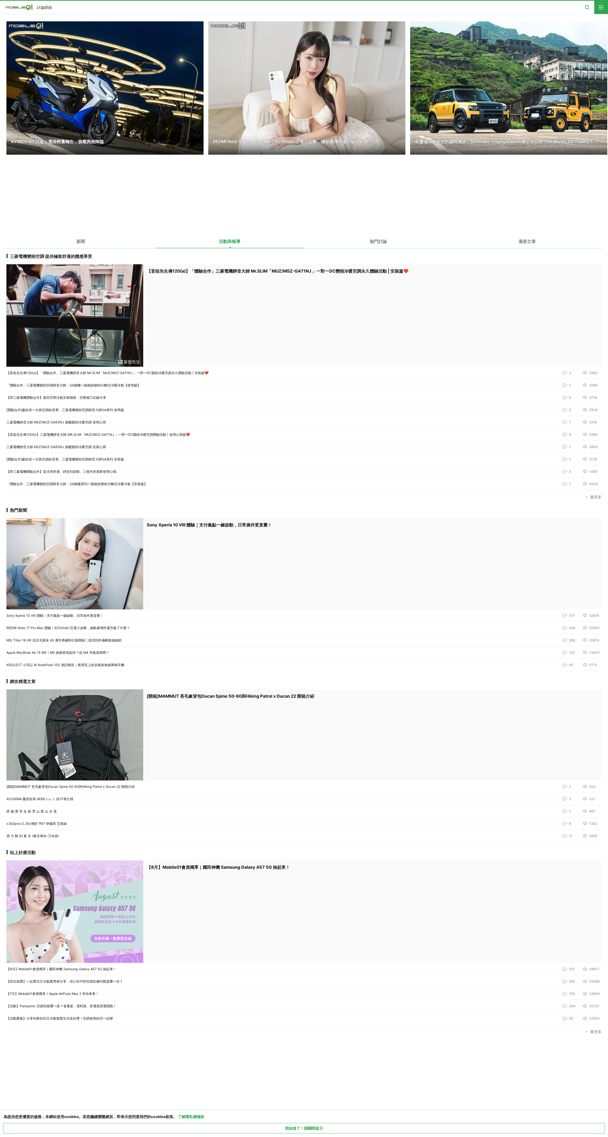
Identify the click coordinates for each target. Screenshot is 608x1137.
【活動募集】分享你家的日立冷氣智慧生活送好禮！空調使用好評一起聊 (59, 1018)
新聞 (80, 241)
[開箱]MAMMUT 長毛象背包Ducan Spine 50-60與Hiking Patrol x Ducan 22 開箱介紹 (70, 786)
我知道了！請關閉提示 (304, 1128)
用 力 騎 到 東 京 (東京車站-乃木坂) (32, 836)
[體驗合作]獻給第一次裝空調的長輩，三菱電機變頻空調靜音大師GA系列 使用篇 (65, 410)
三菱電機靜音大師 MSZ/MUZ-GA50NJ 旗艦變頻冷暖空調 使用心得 (56, 422)
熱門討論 (378, 241)
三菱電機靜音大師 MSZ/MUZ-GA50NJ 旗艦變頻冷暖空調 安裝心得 (56, 447)
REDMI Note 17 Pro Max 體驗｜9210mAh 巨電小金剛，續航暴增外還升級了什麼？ (68, 628)
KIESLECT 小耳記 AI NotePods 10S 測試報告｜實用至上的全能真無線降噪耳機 (65, 665)
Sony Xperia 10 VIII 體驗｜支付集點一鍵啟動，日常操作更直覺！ (54, 615)
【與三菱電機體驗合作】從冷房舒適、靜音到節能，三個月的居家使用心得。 (62, 471)
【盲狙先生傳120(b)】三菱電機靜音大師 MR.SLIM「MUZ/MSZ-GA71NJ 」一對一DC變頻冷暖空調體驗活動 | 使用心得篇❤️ (98, 434)
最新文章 (527, 241)
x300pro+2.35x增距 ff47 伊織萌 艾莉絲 (36, 823)
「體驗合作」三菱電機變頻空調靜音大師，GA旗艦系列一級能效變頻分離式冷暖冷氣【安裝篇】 (76, 484)
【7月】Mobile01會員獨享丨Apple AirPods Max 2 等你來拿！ (52, 994)
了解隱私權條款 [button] (191, 1116)
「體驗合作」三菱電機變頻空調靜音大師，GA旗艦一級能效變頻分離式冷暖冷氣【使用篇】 (73, 385)
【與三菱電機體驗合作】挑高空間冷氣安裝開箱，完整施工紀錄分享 (56, 397)
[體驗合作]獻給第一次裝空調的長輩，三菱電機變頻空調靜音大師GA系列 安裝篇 (65, 459)
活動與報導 (229, 241)
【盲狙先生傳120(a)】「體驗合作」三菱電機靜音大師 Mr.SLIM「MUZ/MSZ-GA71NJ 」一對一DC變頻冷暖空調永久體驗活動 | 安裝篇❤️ (107, 373)
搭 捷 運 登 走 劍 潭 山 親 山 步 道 (31, 811)
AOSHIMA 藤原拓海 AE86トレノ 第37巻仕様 (39, 799)
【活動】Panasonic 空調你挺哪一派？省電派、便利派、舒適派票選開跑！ (61, 1006)
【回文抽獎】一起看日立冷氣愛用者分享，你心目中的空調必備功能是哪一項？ (64, 981)
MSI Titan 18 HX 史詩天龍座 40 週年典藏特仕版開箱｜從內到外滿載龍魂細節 (64, 640)
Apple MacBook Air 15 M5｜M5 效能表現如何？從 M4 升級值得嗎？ (57, 652)
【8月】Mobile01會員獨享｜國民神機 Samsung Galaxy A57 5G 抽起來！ (61, 969)
